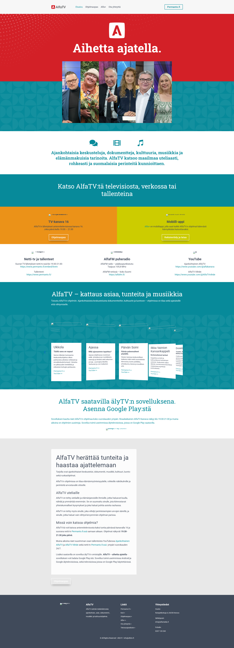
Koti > (123, 613)
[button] (45, 352)
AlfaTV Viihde (71, 545)
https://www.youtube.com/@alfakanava (195, 266)
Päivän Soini (129, 347)
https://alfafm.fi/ (117, 274)
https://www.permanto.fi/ (39, 274)
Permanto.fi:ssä (79, 531)
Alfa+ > (123, 620)
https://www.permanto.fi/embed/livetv (39, 266)
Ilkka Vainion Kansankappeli (160, 349)
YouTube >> (58, 373)
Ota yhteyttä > (126, 624)
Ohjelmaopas (91, 7)
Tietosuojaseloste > (128, 628)
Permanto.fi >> (59, 371)
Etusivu (79, 7)
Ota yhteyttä (115, 7)
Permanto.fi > (126, 609)
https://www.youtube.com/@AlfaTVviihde (195, 274)
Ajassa (93, 347)
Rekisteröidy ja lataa (175, 237)
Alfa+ (103, 7)
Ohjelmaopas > (126, 616)
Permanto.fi (173, 6)
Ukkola (59, 347)
